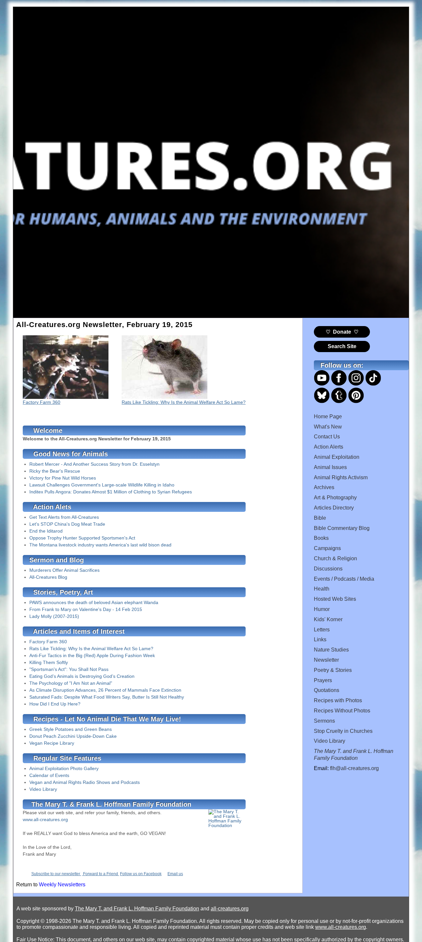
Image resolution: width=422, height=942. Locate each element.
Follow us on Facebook (141, 874)
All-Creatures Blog (48, 577)
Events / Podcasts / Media (344, 579)
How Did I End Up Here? (54, 703)
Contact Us (327, 436)
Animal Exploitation (336, 457)
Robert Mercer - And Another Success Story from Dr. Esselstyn (94, 464)
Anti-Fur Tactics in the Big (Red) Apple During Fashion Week (92, 655)
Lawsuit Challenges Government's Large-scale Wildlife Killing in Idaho (101, 484)
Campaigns (327, 548)
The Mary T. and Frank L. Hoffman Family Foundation (137, 908)
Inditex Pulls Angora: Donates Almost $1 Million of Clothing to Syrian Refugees (110, 491)
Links (320, 639)
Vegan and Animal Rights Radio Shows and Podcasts (84, 782)
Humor (322, 609)
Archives (324, 487)
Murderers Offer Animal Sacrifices (64, 570)
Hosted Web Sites (335, 599)
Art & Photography (335, 497)
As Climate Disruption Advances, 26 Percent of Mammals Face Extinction (105, 690)
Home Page (328, 416)
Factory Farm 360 (41, 402)
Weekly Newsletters (62, 884)
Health (321, 589)
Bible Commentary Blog (342, 528)
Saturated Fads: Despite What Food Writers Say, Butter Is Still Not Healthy (106, 697)
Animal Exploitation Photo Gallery (64, 768)
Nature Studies (331, 649)
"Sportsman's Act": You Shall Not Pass (68, 669)
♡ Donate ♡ (342, 332)
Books (321, 538)
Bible (320, 518)
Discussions (328, 568)
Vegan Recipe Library (51, 743)
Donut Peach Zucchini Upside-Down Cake (73, 736)
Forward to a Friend (100, 874)
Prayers (323, 680)
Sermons (324, 721)
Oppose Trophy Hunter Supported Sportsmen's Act (82, 537)
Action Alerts (328, 447)
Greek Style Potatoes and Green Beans (70, 729)
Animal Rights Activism (341, 477)
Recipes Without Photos (342, 710)
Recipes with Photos (338, 700)
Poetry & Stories (333, 670)
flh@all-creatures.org (354, 768)
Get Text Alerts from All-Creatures (64, 517)
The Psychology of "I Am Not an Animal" (70, 683)
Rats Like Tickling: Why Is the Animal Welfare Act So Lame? (184, 402)
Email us (175, 874)
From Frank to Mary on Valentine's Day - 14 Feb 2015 (85, 609)
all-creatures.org (230, 908)
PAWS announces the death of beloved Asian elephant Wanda (93, 602)
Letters (322, 629)
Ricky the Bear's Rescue (54, 471)
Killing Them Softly (48, 662)
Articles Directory (334, 508)
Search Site (342, 346)
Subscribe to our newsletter (56, 874)
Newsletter (326, 660)
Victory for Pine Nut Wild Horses (62, 478)
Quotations (326, 690)
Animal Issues (330, 467)
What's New (328, 426)
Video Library (43, 789)
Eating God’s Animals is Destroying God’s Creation (82, 676)
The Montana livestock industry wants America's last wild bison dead (100, 544)
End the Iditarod (46, 531)
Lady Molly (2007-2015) (54, 616)
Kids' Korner (328, 619)
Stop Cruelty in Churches (343, 731)
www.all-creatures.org (45, 819)
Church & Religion (335, 558)
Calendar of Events (49, 775)
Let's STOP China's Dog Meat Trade (67, 524)
